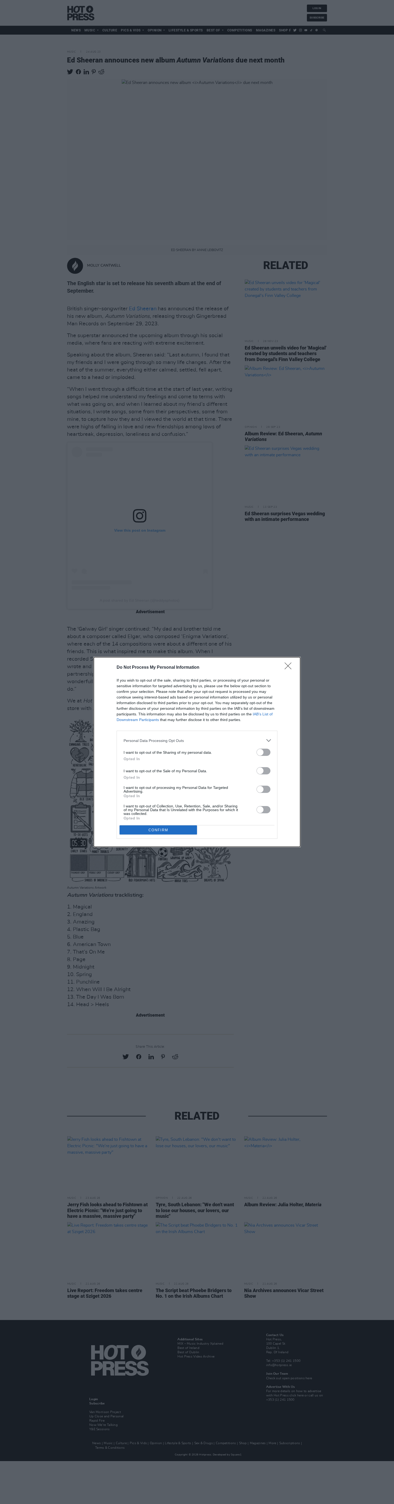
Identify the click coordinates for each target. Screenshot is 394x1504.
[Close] (290, 668)
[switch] (263, 752)
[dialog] (197, 752)
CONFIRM (158, 830)
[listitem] (197, 740)
